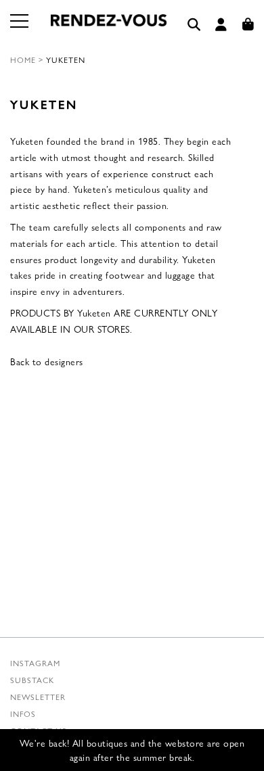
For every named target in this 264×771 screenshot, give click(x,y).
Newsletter (38, 697)
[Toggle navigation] (20, 29)
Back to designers (46, 361)
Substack (32, 680)
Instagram (35, 663)
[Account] (221, 24)
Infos (23, 713)
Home (23, 59)
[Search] (194, 24)
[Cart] (248, 24)
